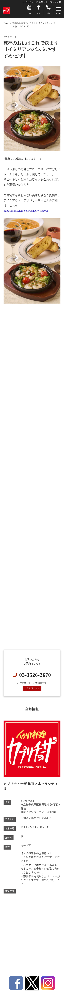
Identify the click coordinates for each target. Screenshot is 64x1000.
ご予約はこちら (32, 688)
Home (6, 23)
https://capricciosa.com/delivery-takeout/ (26, 210)
